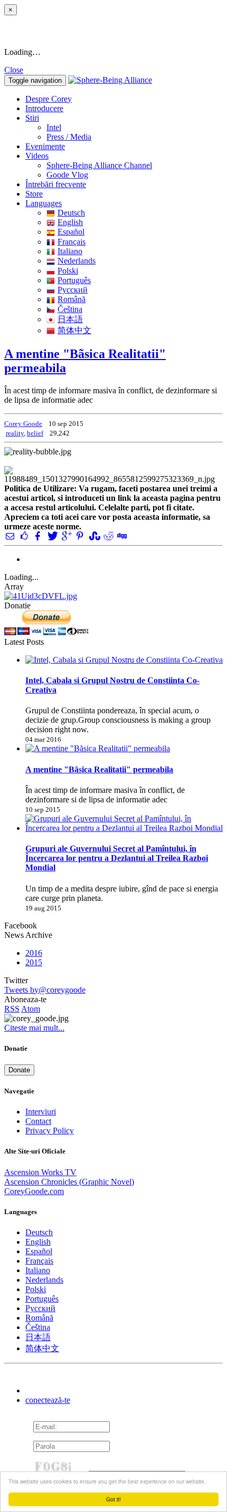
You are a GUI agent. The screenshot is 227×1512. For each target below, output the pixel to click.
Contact (38, 1121)
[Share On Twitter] (52, 535)
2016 (33, 952)
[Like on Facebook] (24, 535)
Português (74, 280)
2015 (33, 962)
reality (15, 433)
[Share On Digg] (121, 535)
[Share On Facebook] (38, 535)
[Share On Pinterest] (80, 535)
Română (72, 299)
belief (35, 433)
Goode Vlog (67, 174)
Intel (53, 127)
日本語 (70, 319)
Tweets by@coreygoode (45, 989)
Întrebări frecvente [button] (55, 184)
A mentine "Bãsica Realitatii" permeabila (99, 769)
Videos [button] (37, 155)
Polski (68, 270)
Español (71, 231)
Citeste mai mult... (34, 1027)
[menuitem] (134, 127)
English (70, 222)
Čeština (70, 309)
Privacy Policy (49, 1130)
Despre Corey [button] (48, 98)
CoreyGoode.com (34, 1191)
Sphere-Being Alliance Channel (99, 165)
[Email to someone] (10, 535)
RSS (12, 1008)
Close (13, 69)
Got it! (113, 1499)
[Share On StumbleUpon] (93, 535)
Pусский (73, 289)
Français (72, 241)
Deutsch (71, 212)
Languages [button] (43, 203)
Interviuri (40, 1111)
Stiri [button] (32, 117)
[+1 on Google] (66, 535)
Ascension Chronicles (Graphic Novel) (69, 1181)
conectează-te (47, 1399)
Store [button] (34, 193)
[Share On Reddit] (108, 535)
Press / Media (68, 136)
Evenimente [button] (45, 146)
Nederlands (77, 260)
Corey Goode (23, 424)
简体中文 (74, 330)
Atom (30, 1008)
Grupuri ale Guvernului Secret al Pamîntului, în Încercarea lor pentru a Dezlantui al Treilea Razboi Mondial (116, 858)
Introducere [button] (44, 108)
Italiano (70, 251)
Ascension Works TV (40, 1172)
